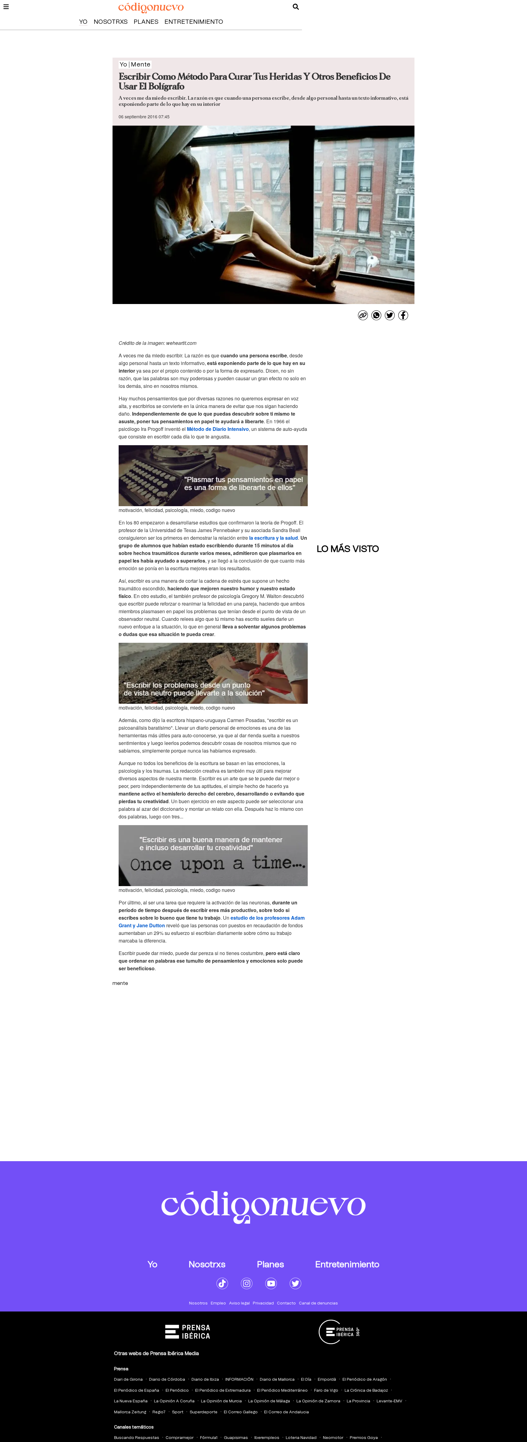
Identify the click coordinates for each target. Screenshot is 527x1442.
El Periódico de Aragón (364, 1380)
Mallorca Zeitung (130, 1412)
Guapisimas (236, 1438)
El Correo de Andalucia (286, 1412)
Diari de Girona (128, 1380)
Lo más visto (348, 549)
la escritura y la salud (273, 537)
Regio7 (159, 1412)
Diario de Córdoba (167, 1380)
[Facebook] (403, 315)
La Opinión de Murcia (221, 1401)
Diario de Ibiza (205, 1380)
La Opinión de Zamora (318, 1401)
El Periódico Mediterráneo (282, 1391)
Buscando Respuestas (136, 1438)
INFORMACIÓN (239, 1380)
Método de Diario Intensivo (218, 428)
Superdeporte (203, 1412)
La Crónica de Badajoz (366, 1391)
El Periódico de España (136, 1391)
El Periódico (177, 1391)
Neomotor (333, 1438)
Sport (177, 1412)
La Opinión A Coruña (174, 1401)
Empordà (327, 1380)
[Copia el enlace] (363, 315)
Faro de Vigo (326, 1391)
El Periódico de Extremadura (223, 1391)
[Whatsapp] (376, 315)
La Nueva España (131, 1401)
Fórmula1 (208, 1438)
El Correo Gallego (241, 1412)
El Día (306, 1380)
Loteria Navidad (301, 1438)
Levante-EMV (389, 1401)
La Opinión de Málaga (269, 1401)
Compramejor (180, 1438)
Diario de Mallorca (277, 1380)
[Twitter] (390, 315)
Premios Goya (364, 1438)
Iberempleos (266, 1438)
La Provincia (358, 1401)
